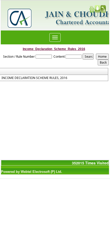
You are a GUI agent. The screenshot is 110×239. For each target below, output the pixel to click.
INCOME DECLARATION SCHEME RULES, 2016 (34, 78)
